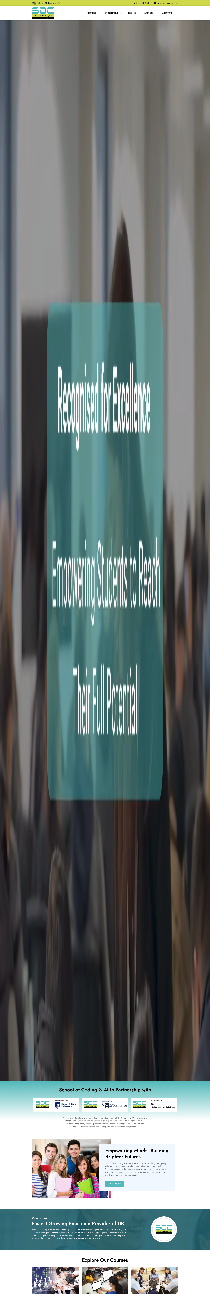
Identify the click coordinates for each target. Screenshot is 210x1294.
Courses (91, 13)
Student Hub (111, 13)
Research (132, 13)
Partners (148, 13)
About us (167, 13)
